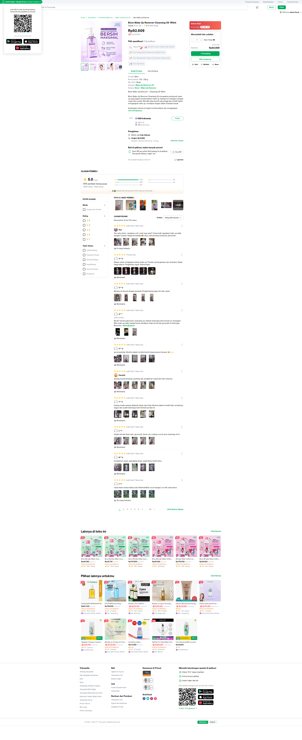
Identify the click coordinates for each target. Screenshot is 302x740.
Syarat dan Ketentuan (119, 703)
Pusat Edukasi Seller (118, 687)
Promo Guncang (86, 711)
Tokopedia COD (117, 675)
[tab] (136, 71)
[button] (291, 12)
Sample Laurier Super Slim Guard (161, 47)
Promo (280, 2)
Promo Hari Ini (85, 703)
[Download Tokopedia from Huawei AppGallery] (206, 702)
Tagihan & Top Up (117, 672)
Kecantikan (92, 17)
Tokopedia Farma (86, 700)
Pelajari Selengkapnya (187, 708)
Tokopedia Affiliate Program (90, 686)
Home (83, 17)
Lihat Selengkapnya (135, 111)
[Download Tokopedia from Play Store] (206, 691)
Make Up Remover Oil (123, 17)
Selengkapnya (129, 325)
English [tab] (212, 722)
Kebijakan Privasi (117, 707)
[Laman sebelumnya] (115, 509)
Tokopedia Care (292, 2)
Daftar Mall (115, 691)
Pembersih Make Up (106, 17)
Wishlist (206, 64)
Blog (81, 682)
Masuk (271, 7)
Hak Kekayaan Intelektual (89, 675)
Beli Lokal (83, 707)
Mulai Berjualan (268, 2)
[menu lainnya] (181, 225)
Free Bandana (138, 64)
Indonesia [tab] (202, 722)
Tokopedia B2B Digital (88, 689)
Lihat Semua (216, 531)
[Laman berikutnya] (154, 509)
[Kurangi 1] (192, 40)
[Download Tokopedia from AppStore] (206, 697)
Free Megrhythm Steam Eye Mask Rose (149, 52)
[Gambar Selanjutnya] (120, 66)
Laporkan (180, 160)
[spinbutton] (197, 40)
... (146, 509)
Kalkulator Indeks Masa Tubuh (91, 696)
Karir (81, 679)
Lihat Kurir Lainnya (177, 141)
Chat (196, 64)
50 (150, 509)
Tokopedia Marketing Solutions (91, 693)
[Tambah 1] (201, 40)
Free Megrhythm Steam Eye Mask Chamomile (151, 58)
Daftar (282, 7)
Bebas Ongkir (116, 679)
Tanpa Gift (137, 47)
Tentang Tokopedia (252, 2)
